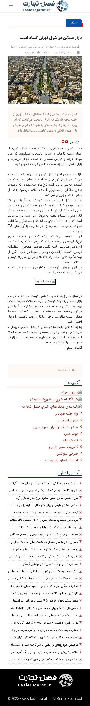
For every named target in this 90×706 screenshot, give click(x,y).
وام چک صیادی (67, 414)
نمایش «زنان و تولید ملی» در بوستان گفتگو (50, 564)
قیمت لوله (71, 440)
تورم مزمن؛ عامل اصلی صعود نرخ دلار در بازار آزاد (47, 498)
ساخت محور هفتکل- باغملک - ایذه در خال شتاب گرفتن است (40, 483)
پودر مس (72, 434)
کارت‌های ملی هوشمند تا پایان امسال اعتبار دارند (47, 527)
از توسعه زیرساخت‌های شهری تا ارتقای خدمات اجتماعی (43, 571)
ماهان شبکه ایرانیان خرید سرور (56, 427)
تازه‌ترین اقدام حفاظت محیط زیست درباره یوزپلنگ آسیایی (41, 593)
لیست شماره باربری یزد (62, 460)
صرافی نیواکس (68, 454)
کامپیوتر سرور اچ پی (64, 447)
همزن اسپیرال (69, 420)
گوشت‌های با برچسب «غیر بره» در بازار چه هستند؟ (46, 512)
